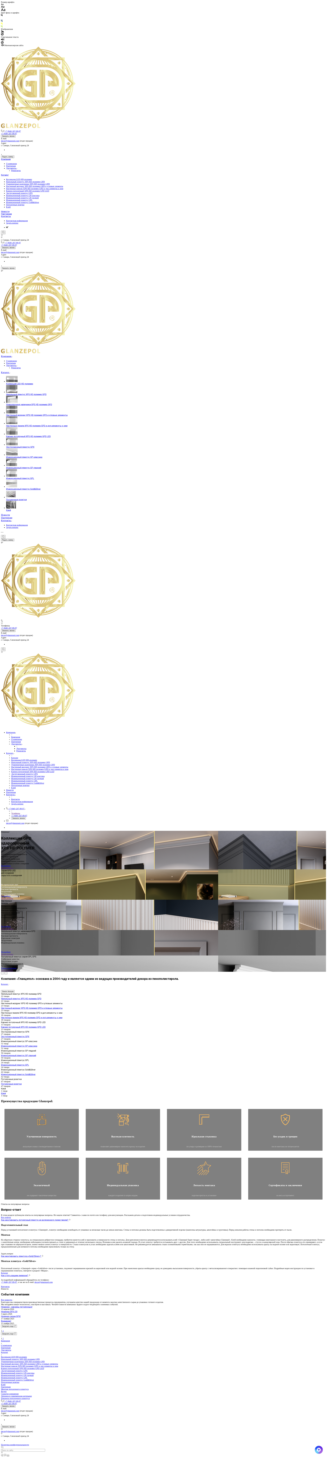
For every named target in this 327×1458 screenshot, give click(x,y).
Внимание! (6, 1321)
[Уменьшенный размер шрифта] (2, 4)
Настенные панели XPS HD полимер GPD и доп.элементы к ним (34, 189)
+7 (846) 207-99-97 (13, 131)
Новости (5, 211)
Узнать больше (8, 991)
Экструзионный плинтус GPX (19, 193)
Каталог (5, 175)
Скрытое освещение (10, 1394)
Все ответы (6, 1217)
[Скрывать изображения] (2, 35)
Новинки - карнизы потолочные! (16, 1307)
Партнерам (11, 166)
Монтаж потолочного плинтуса (15, 1389)
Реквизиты (16, 170)
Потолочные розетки (15, 205)
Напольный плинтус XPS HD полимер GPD (25, 182)
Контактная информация (17, 221)
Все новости (6, 1300)
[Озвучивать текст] (2, 40)
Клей (8, 207)
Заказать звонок (8, 136)
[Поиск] (3, 232)
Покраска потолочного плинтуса (15, 1398)
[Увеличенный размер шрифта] (3, 10)
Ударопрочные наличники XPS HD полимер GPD (28, 184)
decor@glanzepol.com (10, 141)
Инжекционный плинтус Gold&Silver (22, 202)
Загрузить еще (8, 1326)
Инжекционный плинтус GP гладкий (22, 198)
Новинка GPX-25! (9, 1311)
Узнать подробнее (9, 968)
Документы (11, 168)
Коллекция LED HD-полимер (19, 179)
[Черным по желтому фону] (2, 24)
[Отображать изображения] (2, 32)
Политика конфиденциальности (15, 1445)
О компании (11, 164)
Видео (4, 1391)
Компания (6, 159)
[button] (36, 1220)
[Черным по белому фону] (2, 15)
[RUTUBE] (7, 227)
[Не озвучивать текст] (2, 43)
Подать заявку (7, 157)
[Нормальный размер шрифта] (2, 7)
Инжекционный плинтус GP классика (22, 195)
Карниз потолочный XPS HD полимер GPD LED (27, 191)
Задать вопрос (12, 223)
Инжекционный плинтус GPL (19, 200)
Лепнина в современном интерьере (16, 1396)
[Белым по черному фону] (2, 18)
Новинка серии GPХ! (11, 1316)
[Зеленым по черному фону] (2, 27)
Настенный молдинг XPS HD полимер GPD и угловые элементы (34, 186)
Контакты (6, 216)
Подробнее (6, 866)
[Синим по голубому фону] (2, 21)
